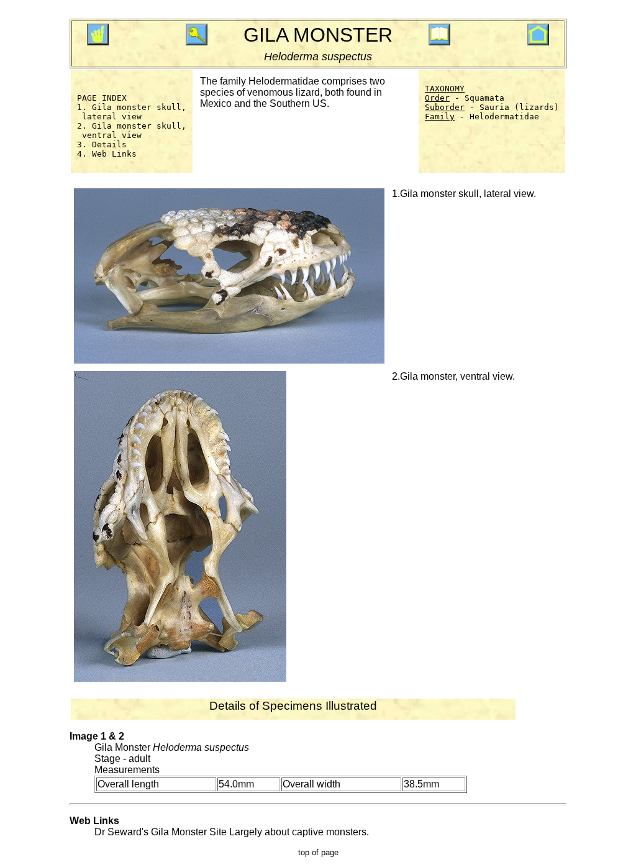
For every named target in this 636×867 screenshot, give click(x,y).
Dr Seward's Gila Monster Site (160, 832)
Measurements (127, 769)
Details (109, 144)
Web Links (114, 153)
